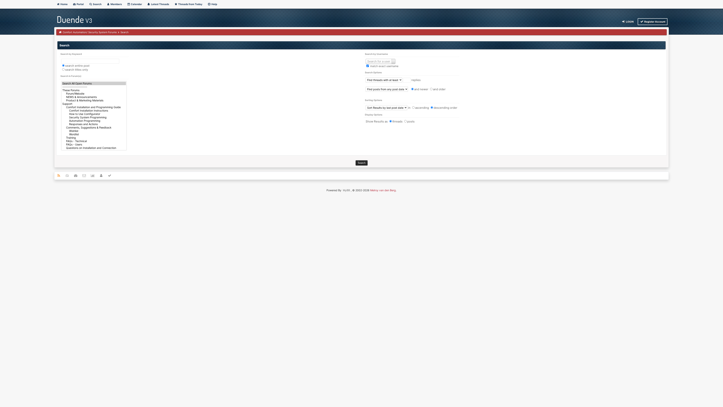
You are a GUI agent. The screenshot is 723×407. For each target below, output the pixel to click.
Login (629, 21)
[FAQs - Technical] (94, 141)
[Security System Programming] (94, 117)
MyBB (346, 190)
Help (214, 4)
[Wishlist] (94, 131)
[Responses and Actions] (94, 124)
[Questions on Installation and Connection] (94, 148)
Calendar (136, 4)
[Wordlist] (94, 134)
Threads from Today (190, 4)
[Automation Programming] (94, 120)
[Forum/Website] (94, 93)
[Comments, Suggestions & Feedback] (94, 127)
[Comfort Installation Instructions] (94, 110)
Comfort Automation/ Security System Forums (90, 32)
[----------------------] (94, 87)
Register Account (654, 21)
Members (116, 4)
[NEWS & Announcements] (94, 97)
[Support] (94, 104)
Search (96, 4)
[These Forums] (94, 90)
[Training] (94, 137)
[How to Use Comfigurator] (94, 114)
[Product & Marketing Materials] (94, 100)
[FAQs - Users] (94, 144)
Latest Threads (159, 4)
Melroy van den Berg (383, 190)
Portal (80, 4)
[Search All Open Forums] (94, 83)
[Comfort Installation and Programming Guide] (94, 107)
